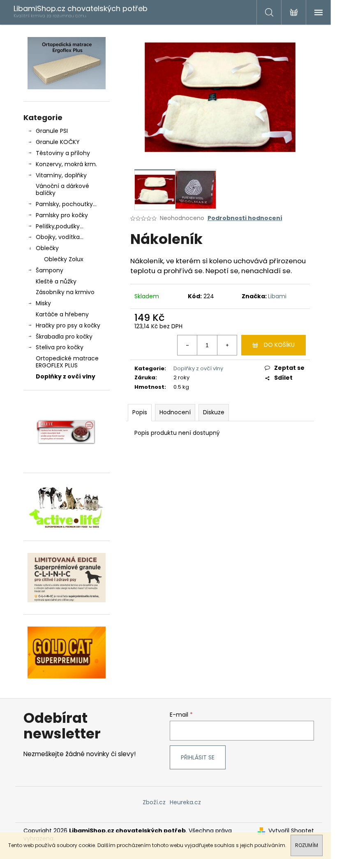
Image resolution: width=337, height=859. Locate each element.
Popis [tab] (139, 412)
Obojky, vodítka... (59, 237)
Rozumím (306, 845)
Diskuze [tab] (213, 412)
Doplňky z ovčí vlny (65, 376)
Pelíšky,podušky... (59, 226)
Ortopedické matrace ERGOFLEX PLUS (67, 361)
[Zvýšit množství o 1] (227, 345)
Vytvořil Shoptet (291, 831)
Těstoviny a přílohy (63, 153)
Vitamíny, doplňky (61, 175)
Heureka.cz (185, 802)
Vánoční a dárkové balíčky (62, 189)
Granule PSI (52, 131)
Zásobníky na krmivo (65, 292)
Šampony (49, 270)
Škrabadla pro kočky (64, 336)
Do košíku (279, 345)
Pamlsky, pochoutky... (66, 204)
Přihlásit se (198, 757)
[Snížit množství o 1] (187, 345)
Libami (277, 296)
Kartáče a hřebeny (62, 314)
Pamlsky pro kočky (62, 215)
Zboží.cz (154, 802)
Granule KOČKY (58, 142)
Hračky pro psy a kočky (68, 325)
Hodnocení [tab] (175, 412)
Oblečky (47, 248)
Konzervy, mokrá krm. (66, 164)
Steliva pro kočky (59, 347)
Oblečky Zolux (63, 259)
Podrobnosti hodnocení (245, 218)
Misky (43, 303)
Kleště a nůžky (56, 281)
